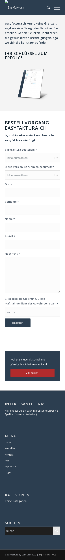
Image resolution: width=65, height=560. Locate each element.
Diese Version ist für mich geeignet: (29, 167)
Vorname (12, 201)
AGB (7, 460)
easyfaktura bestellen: (21, 149)
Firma (8, 184)
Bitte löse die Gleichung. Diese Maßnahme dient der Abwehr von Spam (31, 301)
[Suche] (46, 7)
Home (8, 442)
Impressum (11, 466)
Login (8, 472)
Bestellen (10, 448)
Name (10, 219)
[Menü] (55, 7)
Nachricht (12, 253)
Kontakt (9, 454)
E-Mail (10, 236)
